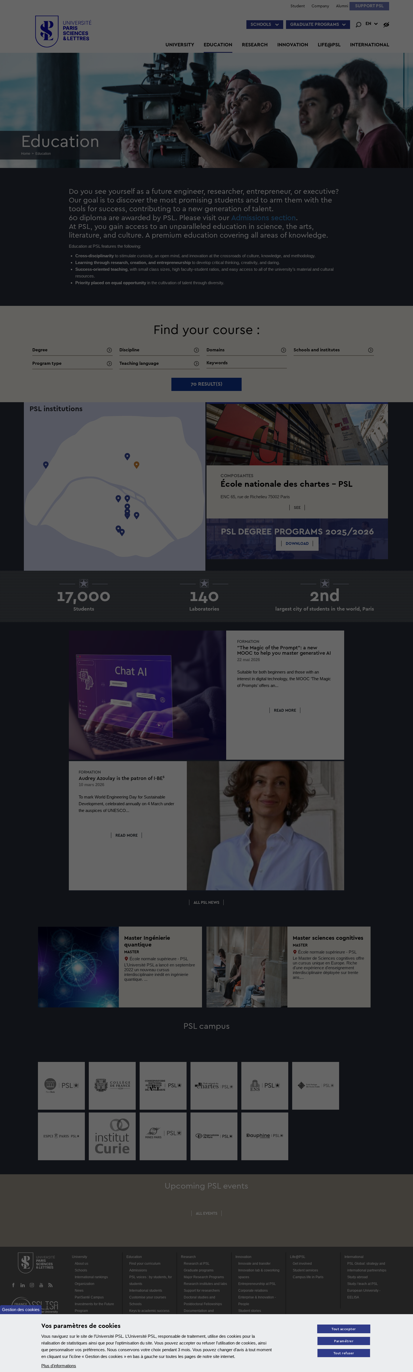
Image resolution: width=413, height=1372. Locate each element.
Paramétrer (343, 1341)
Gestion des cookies (21, 1309)
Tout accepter (344, 1329)
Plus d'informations (58, 1365)
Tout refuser (343, 1353)
